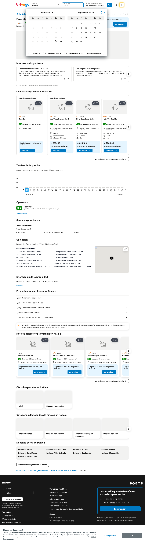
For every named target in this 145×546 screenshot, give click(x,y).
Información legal (56, 496)
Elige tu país (6, 489)
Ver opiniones (21, 213)
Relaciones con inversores (11, 522)
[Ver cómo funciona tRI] (58, 209)
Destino (34, 3)
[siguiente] (102, 12)
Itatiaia (74, 471)
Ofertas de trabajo (9, 519)
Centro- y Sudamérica (39, 471)
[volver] (23, 189)
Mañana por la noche (54, 53)
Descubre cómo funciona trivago (62, 521)
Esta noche (36, 53)
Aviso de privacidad (57, 499)
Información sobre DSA (58, 502)
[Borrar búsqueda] (58, 5)
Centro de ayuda (56, 517)
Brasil (53, 471)
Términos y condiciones (58, 492)
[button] (31, 107)
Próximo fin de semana (94, 53)
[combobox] (46, 5)
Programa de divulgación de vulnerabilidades (66, 509)
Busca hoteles (21, 471)
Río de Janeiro (63, 471)
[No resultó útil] (67, 79)
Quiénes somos (7, 516)
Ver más (19, 286)
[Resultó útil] (64, 79)
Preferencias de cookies (59, 506)
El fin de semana (74, 53)
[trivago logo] (22, 5)
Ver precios (119, 24)
